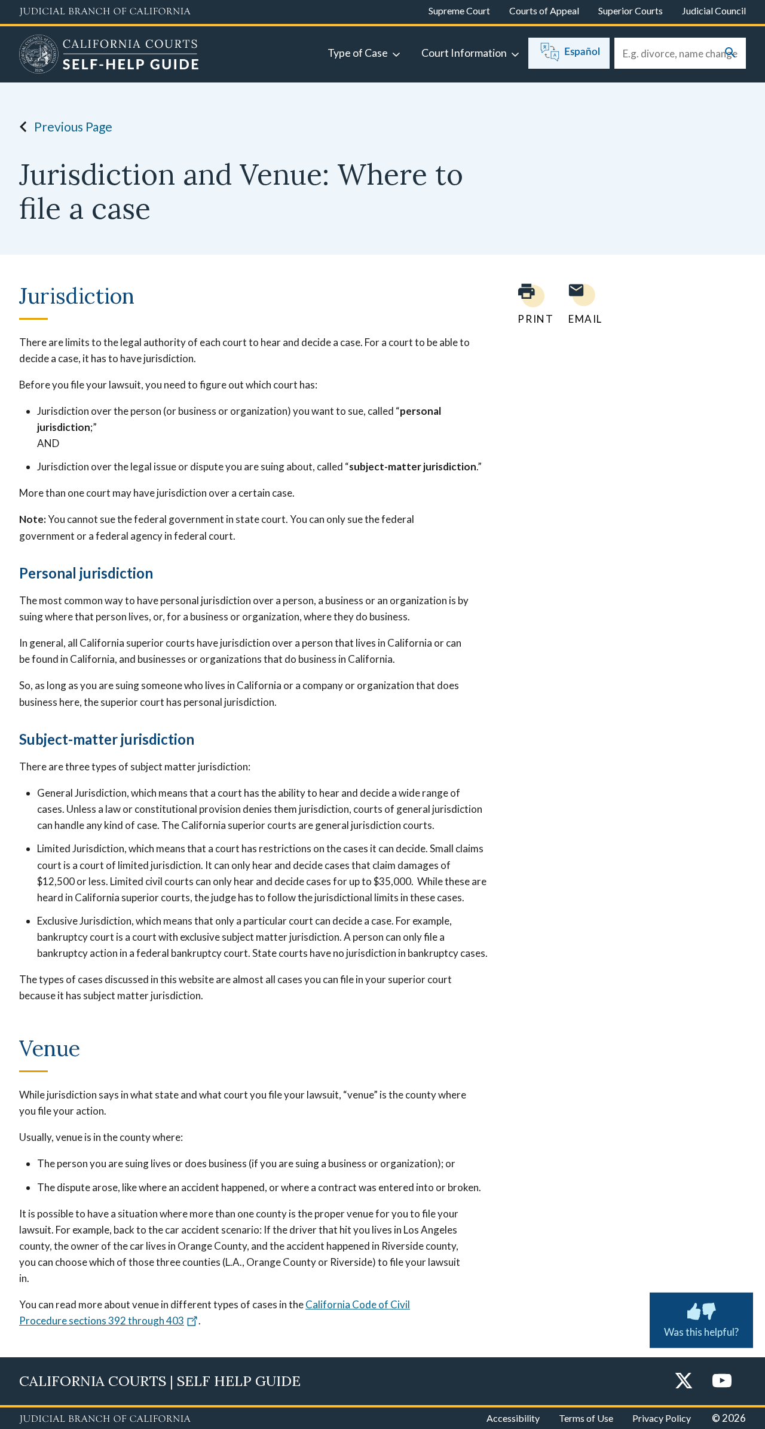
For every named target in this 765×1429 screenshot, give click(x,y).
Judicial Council (714, 10)
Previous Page (73, 126)
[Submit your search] (730, 53)
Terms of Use (586, 1418)
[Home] (109, 55)
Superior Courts (630, 10)
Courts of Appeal (544, 10)
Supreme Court (459, 10)
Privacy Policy (661, 1418)
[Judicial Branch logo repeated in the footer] (105, 1419)
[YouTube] (722, 1381)
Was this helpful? (701, 1332)
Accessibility (513, 1418)
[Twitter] (683, 1381)
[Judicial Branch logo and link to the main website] (105, 12)
